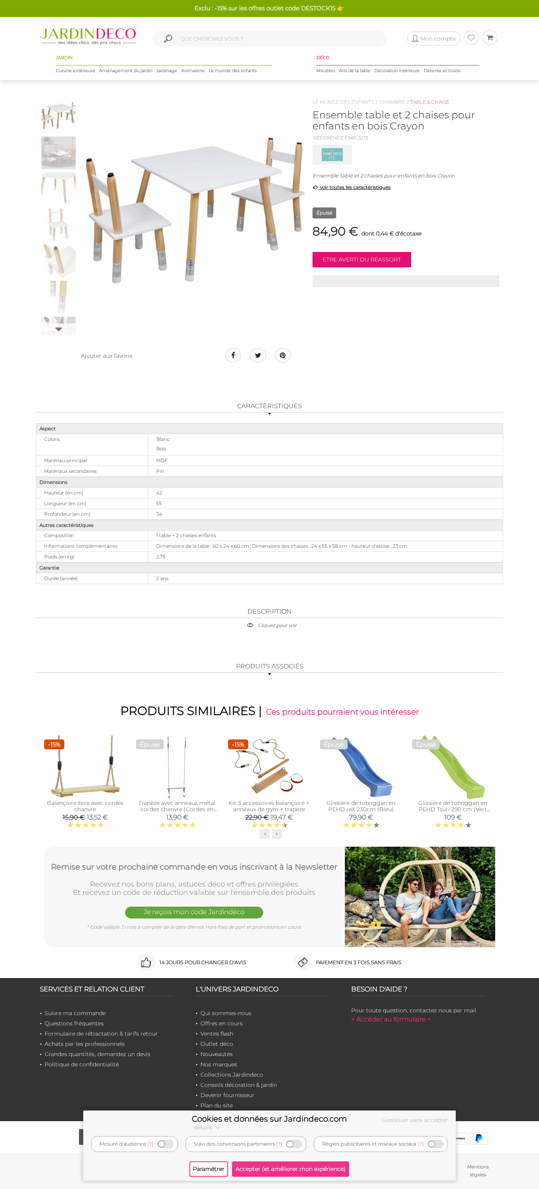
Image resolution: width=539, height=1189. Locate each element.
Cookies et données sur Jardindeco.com (269, 1119)
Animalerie (193, 70)
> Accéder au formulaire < (391, 1019)
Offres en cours (221, 1023)
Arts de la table (355, 70)
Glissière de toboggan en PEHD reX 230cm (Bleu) (360, 806)
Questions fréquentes (74, 1023)
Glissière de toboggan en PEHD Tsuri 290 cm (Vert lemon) (452, 809)
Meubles (325, 70)
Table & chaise (429, 102)
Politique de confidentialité (82, 1064)
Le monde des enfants (232, 70)
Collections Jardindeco (231, 1074)
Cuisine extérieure (75, 70)
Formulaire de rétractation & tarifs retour (101, 1033)
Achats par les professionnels (85, 1043)
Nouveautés (216, 1054)
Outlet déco (216, 1043)
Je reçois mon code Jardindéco (194, 912)
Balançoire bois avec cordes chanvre (85, 806)
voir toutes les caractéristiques (355, 187)
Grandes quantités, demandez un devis (97, 1054)
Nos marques (218, 1064)
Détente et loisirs (442, 70)
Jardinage (166, 70)
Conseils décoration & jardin (238, 1084)
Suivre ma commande (75, 1013)
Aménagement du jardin (125, 70)
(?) (150, 1144)
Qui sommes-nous (225, 1013)
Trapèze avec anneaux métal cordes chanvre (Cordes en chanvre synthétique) (176, 809)
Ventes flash (216, 1033)
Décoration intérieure (397, 70)
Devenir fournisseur (227, 1095)
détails (204, 1127)
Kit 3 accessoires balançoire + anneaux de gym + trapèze (268, 806)
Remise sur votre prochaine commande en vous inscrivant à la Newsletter (194, 866)
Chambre (392, 102)
